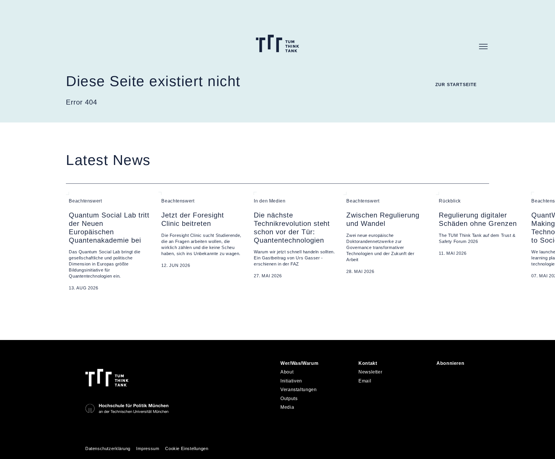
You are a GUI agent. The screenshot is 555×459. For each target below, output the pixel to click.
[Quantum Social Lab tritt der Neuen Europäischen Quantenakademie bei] (109, 241)
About (286, 371)
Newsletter (370, 371)
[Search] (469, 46)
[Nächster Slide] (82, 305)
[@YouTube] (442, 390)
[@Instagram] (456, 374)
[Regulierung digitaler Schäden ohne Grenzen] (479, 241)
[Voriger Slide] (69, 305)
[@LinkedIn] (442, 374)
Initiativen (291, 380)
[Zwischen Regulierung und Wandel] (386, 241)
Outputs (288, 398)
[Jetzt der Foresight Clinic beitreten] (201, 241)
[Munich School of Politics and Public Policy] (127, 408)
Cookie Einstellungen (186, 448)
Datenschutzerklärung (107, 448)
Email (364, 380)
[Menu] (483, 46)
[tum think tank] (277, 43)
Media (287, 407)
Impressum (147, 448)
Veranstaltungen (298, 389)
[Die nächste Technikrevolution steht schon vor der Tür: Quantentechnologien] (294, 241)
